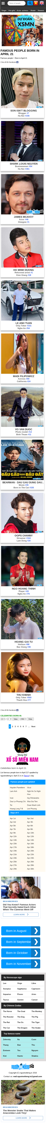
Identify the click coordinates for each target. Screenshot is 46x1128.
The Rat (6, 1022)
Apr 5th (13, 826)
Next (33, 726)
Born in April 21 (21, 58)
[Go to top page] (43, 1125)
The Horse (7, 1011)
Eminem (6, 1050)
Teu (18, 1050)
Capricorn (36, 989)
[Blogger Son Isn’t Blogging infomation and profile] (22, 107)
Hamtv (20, 1056)
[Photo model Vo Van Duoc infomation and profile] (22, 426)
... (29, 726)
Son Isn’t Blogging (23, 110)
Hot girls (11, 10)
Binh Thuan (23, 434)
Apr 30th (30, 869)
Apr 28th (30, 865)
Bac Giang (24, 647)
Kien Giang (23, 275)
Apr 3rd (13, 822)
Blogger (23, 113)
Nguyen (35, 1050)
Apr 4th (30, 822)
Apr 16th (30, 844)
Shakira (35, 1056)
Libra (34, 983)
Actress (23, 379)
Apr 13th (13, 840)
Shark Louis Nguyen (24, 163)
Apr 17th (13, 847)
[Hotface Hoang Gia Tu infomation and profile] (22, 639)
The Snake (36, 1028)
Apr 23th (13, 858)
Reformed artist (24, 272)
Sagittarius (22, 989)
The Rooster (8, 1017)
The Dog (21, 1017)
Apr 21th (13, 854)
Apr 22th (30, 854)
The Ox (20, 1022)
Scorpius (7, 989)
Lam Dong (24, 541)
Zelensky (7, 1039)
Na (18, 1039)
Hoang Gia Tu (24, 641)
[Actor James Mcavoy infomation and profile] (22, 214)
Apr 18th (30, 847)
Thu (33, 1045)
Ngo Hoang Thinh (23, 588)
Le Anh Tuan (24, 323)
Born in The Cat (23, 487)
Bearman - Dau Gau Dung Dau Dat (23, 482)
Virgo (19, 983)
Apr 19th (13, 851)
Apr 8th (30, 829)
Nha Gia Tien (32, 801)
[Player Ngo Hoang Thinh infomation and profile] (22, 586)
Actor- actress (22, 10)
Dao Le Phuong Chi (18, 801)
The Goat (21, 1011)
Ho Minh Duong (23, 270)
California (23, 381)
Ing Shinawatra (33, 798)
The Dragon (22, 1028)
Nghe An (24, 328)
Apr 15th (13, 844)
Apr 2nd (30, 818)
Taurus (26, 776)
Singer (4, 10)
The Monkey (37, 1011)
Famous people (6, 58)
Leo (4, 983)
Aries (34, 994)
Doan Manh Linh (33, 805)
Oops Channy (24, 535)
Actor (23, 219)
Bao (19, 1045)
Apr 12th (30, 836)
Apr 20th (30, 851)
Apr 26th (30, 862)
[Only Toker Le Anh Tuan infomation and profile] (22, 320)
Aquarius (7, 994)
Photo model (23, 432)
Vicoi (29, 787)
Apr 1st (13, 818)
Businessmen (23, 166)
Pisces (20, 994)
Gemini (20, 1000)
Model (33, 10)
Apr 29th (13, 869)
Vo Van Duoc (23, 429)
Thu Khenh (24, 695)
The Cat (6, 1028)
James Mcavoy (23, 217)
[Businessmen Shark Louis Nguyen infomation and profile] (22, 161)
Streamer (24, 538)
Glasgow (23, 222)
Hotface (23, 644)
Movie (23, 485)
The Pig (35, 1017)
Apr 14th (30, 840)
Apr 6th (30, 826)
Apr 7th (13, 829)
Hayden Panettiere (17, 787)
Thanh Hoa (23, 700)
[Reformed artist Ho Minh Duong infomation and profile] (22, 267)
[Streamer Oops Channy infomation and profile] (22, 532)
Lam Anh (13, 791)
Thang (5, 1045)
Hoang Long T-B (16, 809)
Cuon (34, 1039)
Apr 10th (30, 833)
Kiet (5, 1056)
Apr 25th (13, 862)
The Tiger (36, 1022)
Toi (11, 805)
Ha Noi (23, 116)
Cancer (35, 1000)
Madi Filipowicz (23, 376)
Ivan (11, 798)
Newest (41, 10)
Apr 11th (13, 836)
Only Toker (23, 326)
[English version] (41, 4)
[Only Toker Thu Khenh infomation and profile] (22, 692)
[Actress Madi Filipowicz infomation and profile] (22, 373)
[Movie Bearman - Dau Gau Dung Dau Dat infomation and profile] (22, 479)
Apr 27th (13, 865)
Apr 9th (13, 833)
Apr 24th (30, 858)
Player (24, 591)
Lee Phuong (32, 809)
